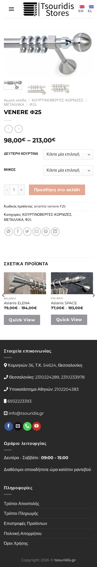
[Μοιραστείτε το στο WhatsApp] (8, 231)
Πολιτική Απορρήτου (23, 533)
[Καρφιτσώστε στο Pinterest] (46, 231)
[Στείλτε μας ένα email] (18, 426)
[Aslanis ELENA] (25, 283)
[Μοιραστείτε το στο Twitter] (27, 231)
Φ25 (32, 104)
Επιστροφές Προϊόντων (25, 523)
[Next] (84, 53)
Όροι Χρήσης (16, 543)
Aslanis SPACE (64, 303)
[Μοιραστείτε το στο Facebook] (18, 231)
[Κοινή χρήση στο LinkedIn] (55, 231)
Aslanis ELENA (17, 303)
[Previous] (12, 53)
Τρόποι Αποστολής (21, 503)
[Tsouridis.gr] (48, 9)
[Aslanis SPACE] (72, 283)
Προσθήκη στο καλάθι (57, 189)
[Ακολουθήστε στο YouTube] (36, 426)
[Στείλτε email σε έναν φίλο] (36, 231)
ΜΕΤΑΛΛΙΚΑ (14, 104)
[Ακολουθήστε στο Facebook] (8, 426)
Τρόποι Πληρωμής (21, 513)
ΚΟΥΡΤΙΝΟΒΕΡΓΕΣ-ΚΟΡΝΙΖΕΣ (58, 100)
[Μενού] (11, 9)
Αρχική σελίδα (15, 100)
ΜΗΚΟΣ (10, 170)
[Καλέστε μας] (27, 426)
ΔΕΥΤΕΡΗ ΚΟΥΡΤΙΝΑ (21, 154)
